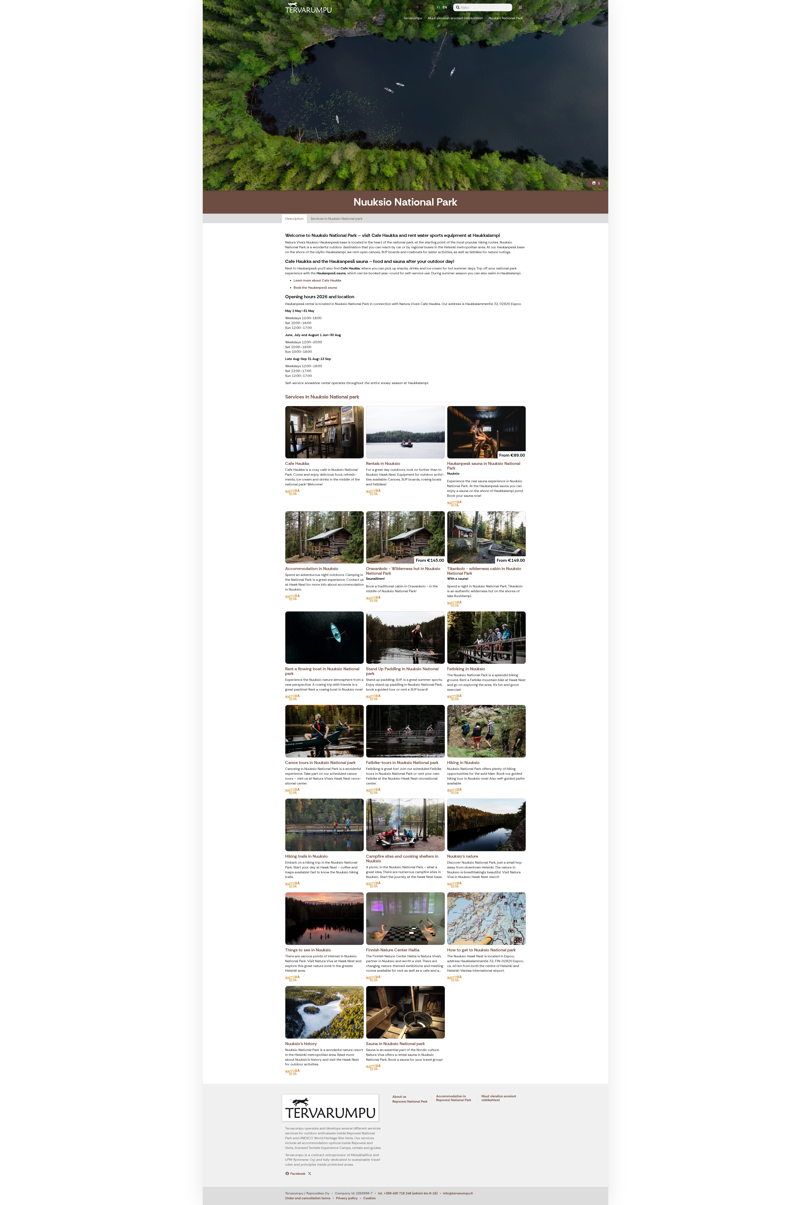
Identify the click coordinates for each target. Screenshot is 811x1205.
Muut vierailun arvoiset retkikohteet (455, 18)
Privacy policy (347, 1198)
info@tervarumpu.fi (458, 1193)
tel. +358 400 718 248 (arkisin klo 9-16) (408, 1193)
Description (294, 218)
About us (399, 1097)
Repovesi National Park (409, 1102)
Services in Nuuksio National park (336, 218)
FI (438, 7)
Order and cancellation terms (308, 1198)
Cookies (369, 1198)
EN (445, 7)
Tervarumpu (412, 18)
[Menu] (520, 7)
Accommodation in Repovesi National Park (453, 1098)
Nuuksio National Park (506, 18)
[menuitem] (482, 7)
